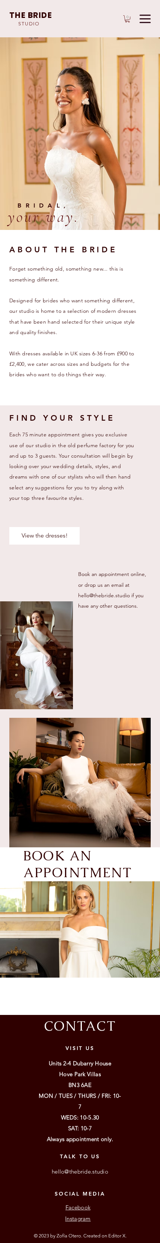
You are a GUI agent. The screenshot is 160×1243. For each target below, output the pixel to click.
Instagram (78, 1218)
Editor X (116, 1236)
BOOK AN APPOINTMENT (77, 864)
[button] (127, 18)
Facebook (77, 1207)
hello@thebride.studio (104, 595)
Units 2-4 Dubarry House (80, 1063)
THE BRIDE (30, 15)
